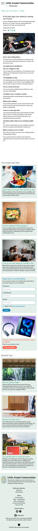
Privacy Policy (19, 497)
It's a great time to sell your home (16, 457)
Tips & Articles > (10, 10)
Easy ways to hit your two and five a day (18, 190)
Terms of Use (19, 505)
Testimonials (19, 492)
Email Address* (7, 293)
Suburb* (4, 299)
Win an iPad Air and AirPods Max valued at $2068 (18, 341)
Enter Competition (9, 347)
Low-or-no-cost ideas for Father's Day (17, 263)
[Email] (8, 30)
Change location (13, 5)
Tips (22, 10)
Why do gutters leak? (10, 382)
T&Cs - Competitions (19, 499)
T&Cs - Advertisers (19, 501)
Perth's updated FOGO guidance (15, 226)
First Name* (5, 286)
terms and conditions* (18, 306)
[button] (2, 4)
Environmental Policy (19, 503)
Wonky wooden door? (11, 420)
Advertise (19, 490)
